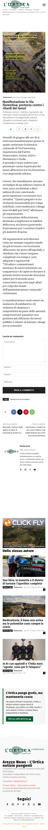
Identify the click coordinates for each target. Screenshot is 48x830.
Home (5, 10)
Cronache (12, 10)
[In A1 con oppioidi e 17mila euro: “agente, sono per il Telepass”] (24, 649)
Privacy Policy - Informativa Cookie (19, 785)
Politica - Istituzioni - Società (28, 10)
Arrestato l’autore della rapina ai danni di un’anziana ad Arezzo (13, 430)
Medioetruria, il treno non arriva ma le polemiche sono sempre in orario (23, 624)
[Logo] (16, 4)
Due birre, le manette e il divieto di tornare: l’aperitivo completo (23, 581)
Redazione (7, 97)
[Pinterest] (31, 129)
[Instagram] (25, 469)
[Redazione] (11, 457)
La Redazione (37, 749)
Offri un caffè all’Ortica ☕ (19, 719)
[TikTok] (23, 804)
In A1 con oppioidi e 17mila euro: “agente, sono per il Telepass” (23, 665)
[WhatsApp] (37, 129)
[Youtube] (35, 469)
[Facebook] (19, 129)
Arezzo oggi (7, 587)
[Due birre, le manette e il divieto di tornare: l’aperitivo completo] (24, 566)
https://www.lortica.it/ (27, 450)
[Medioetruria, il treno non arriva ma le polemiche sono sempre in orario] (24, 606)
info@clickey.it (20, 781)
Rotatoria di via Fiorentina (19, 399)
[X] (25, 129)
